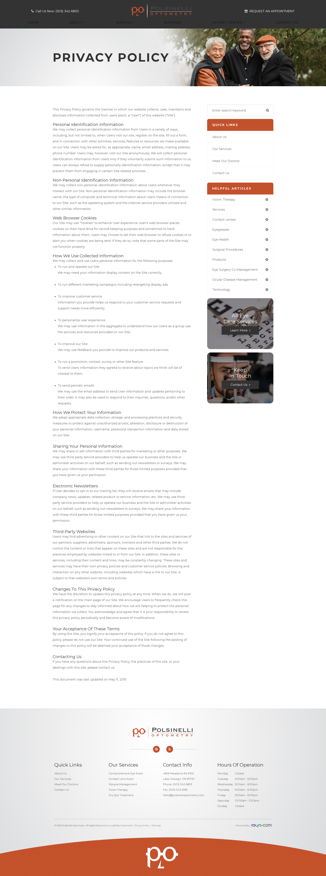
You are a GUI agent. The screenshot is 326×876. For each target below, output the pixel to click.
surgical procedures (227, 249)
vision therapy (223, 199)
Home (33, 22)
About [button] (76, 22)
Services (124, 22)
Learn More (239, 330)
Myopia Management (123, 784)
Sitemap (156, 825)
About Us (219, 137)
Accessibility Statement (120, 825)
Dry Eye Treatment (121, 795)
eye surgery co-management (235, 270)
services (218, 209)
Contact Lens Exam (121, 778)
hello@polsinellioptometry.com (183, 795)
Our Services (222, 149)
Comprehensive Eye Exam (126, 773)
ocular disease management (234, 280)
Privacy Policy (142, 825)
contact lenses (224, 219)
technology (221, 290)
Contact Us (287, 22)
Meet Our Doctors (226, 161)
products (219, 260)
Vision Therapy (118, 789)
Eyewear (172, 22)
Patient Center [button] (227, 22)
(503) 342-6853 (182, 784)
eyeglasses (220, 229)
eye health (220, 239)
